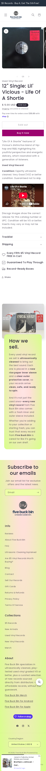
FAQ (7, 546)
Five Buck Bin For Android (19, 701)
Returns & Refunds (14, 592)
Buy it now (23, 132)
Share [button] (8, 277)
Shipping (5, 109)
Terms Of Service (14, 605)
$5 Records (11, 623)
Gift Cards (10, 586)
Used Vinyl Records (15, 635)
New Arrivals (11, 629)
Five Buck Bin (21, 753)
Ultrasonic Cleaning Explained (20, 552)
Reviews (9, 533)
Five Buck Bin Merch (16, 695)
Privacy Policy (12, 599)
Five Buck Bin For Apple (18, 706)
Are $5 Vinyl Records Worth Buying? (19, 560)
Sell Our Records (13, 580)
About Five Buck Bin (15, 539)
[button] (6, 15)
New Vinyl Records (14, 641)
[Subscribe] (38, 492)
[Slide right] (29, 76)
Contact (9, 574)
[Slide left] (17, 76)
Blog (7, 567)
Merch (8, 647)
